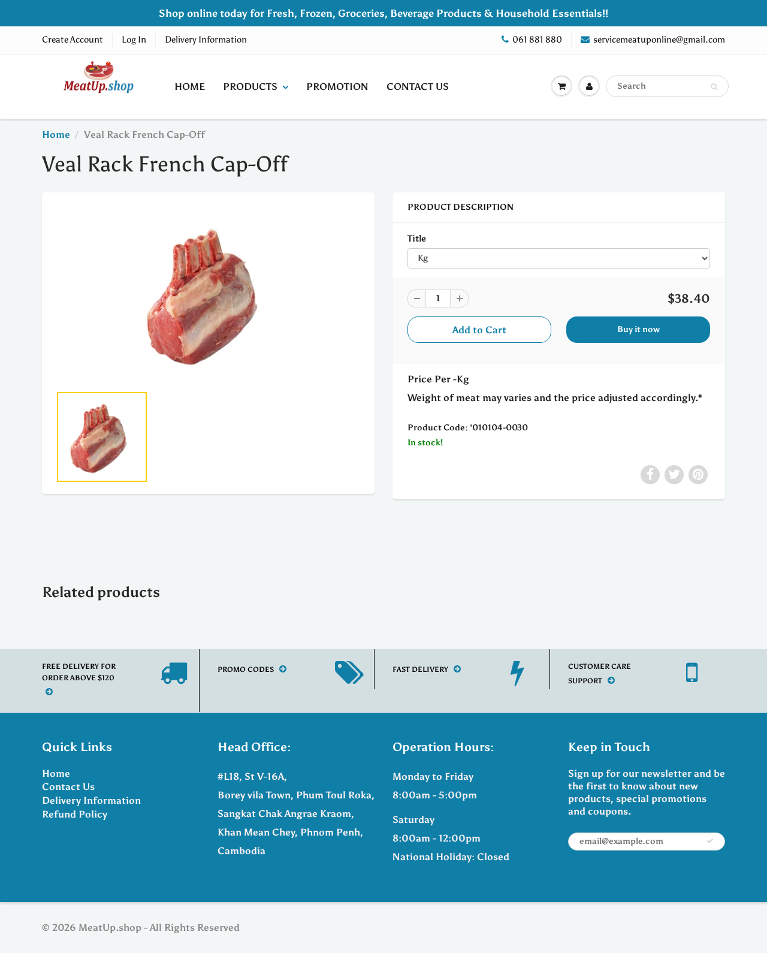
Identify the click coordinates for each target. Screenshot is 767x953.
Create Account (72, 39)
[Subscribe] (710, 841)
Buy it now (638, 329)
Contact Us (417, 86)
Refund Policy (74, 814)
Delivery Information (206, 39)
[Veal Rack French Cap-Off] (208, 294)
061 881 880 (537, 39)
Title (416, 238)
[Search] (714, 86)
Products (250, 86)
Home (189, 86)
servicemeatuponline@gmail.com (659, 39)
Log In (134, 39)
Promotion (337, 86)
